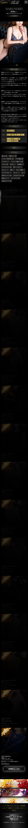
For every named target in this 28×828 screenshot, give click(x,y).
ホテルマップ (23, 808)
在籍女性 (10, 808)
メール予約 (16, 808)
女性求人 (14, 810)
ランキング (4, 808)
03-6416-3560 (14, 3)
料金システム (10, 805)
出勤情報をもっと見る (14, 769)
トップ (4, 805)
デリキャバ (17, 805)
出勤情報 (23, 805)
